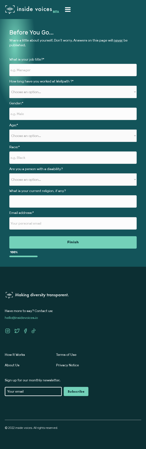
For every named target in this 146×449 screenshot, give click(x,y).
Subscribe (76, 391)
